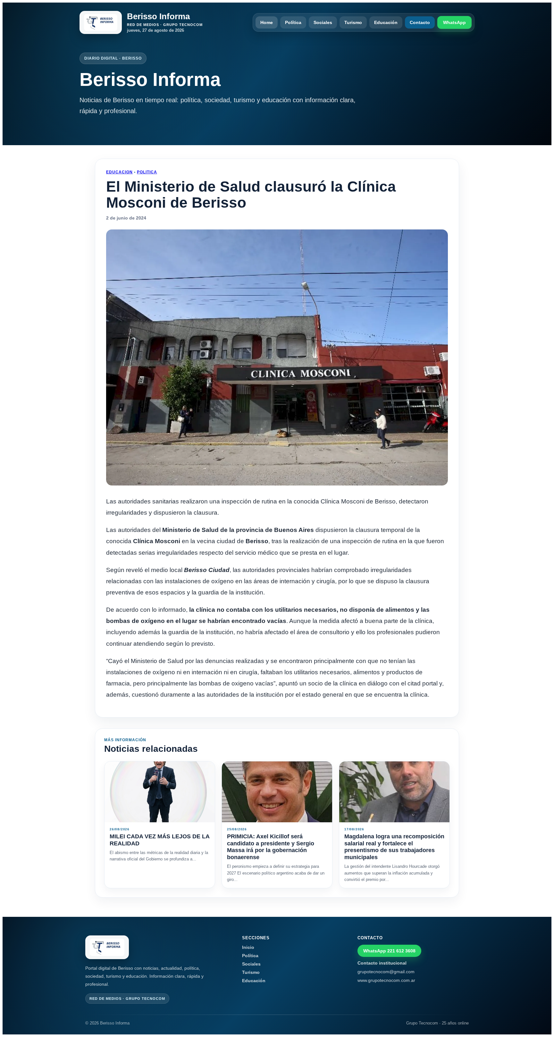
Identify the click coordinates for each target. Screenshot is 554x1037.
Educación (386, 22)
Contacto (420, 22)
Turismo (353, 22)
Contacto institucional (382, 963)
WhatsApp (454, 22)
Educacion (119, 172)
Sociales (323, 22)
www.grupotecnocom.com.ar (386, 980)
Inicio (248, 947)
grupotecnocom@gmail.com (386, 971)
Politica (147, 172)
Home (266, 22)
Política (293, 22)
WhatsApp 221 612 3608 (389, 950)
